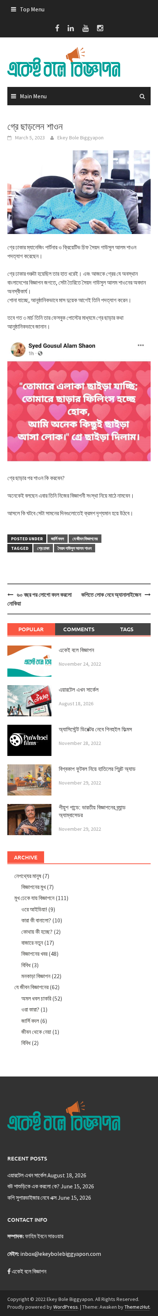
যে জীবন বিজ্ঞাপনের (85, 538)
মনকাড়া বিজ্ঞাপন (35, 976)
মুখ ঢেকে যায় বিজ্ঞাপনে (34, 898)
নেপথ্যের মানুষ (27, 876)
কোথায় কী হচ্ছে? (37, 931)
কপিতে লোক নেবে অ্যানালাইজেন (111, 594)
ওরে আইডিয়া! (34, 909)
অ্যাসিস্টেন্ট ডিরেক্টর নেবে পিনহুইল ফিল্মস (95, 729)
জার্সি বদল (57, 538)
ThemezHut (137, 1307)
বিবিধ (25, 965)
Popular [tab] (31, 629)
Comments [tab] (78, 629)
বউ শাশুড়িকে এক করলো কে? (33, 1186)
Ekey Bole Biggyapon (80, 137)
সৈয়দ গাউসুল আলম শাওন (74, 548)
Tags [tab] (126, 629)
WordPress (65, 1307)
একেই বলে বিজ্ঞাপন (76, 650)
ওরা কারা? (30, 1009)
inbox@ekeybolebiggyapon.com (60, 1253)
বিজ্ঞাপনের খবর (34, 953)
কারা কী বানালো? (36, 920)
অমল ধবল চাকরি (36, 998)
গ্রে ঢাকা (43, 548)
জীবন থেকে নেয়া (36, 1031)
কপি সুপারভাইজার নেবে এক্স (32, 1197)
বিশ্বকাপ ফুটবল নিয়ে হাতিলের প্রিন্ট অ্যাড (97, 768)
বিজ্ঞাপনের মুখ (33, 887)
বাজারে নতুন (32, 942)
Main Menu (33, 96)
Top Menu (32, 9)
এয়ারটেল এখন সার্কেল (78, 689)
